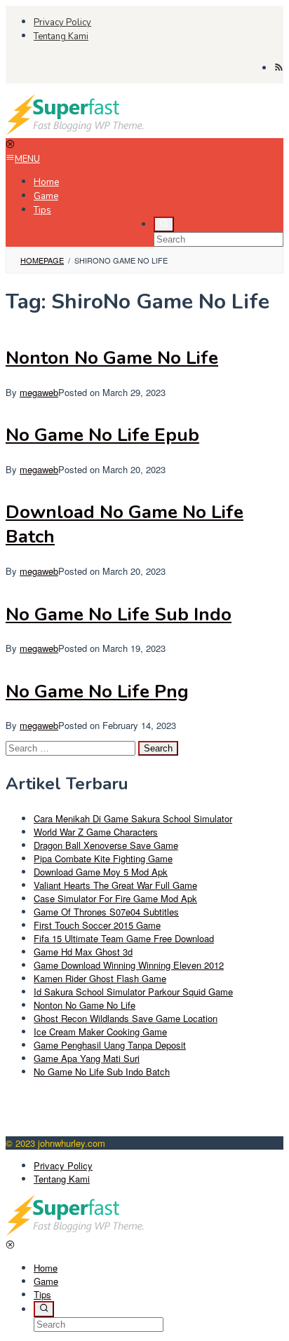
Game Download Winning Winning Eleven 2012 (129, 965)
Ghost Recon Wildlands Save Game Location (125, 1018)
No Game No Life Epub (102, 435)
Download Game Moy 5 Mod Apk (101, 871)
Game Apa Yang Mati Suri (87, 1058)
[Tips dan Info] (76, 131)
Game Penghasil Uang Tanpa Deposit (110, 1044)
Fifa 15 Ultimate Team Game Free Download (124, 938)
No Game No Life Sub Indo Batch (102, 1071)
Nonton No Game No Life (112, 358)
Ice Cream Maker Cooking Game (100, 1031)
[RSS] (278, 67)
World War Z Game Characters (96, 831)
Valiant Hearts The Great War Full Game (115, 885)
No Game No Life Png (97, 691)
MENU (27, 159)
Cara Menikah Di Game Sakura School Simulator (133, 818)
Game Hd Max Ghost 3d (83, 951)
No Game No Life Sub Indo (118, 614)
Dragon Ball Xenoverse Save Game (106, 845)
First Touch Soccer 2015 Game (97, 925)
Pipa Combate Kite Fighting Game (103, 858)
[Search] (164, 224)
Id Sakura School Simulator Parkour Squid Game (133, 991)
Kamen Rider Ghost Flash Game (100, 978)
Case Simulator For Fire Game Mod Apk (115, 898)
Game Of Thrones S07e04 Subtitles (106, 911)
